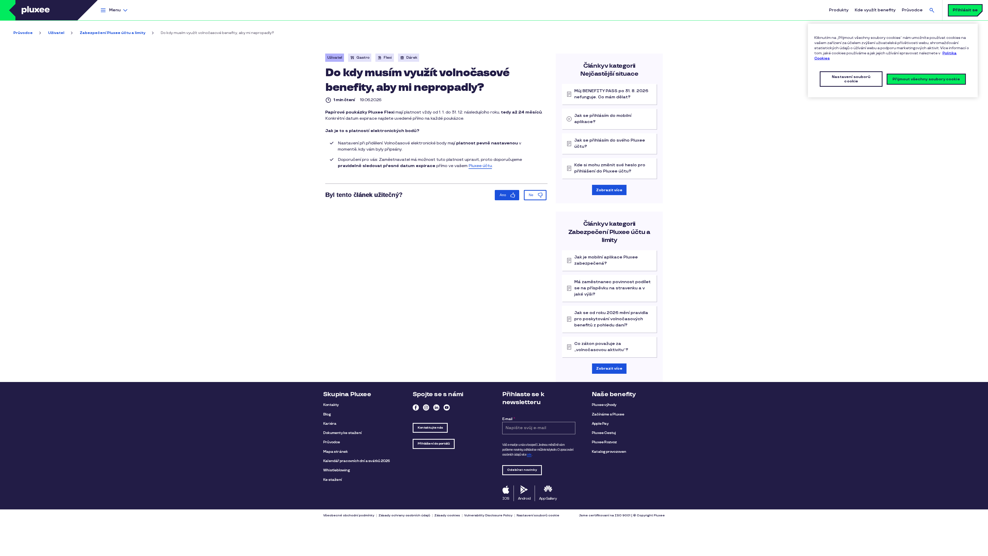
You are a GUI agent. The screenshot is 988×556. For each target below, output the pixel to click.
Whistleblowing (336, 470)
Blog (327, 414)
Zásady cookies (447, 515)
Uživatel (56, 33)
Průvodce (912, 10)
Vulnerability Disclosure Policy (488, 515)
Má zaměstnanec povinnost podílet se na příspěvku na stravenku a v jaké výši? (612, 288)
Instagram (426, 407)
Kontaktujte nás (430, 428)
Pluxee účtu (480, 165)
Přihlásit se (965, 10)
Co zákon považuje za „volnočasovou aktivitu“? (601, 346)
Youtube (447, 407)
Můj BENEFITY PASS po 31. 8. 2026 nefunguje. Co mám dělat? (611, 94)
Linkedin (436, 407)
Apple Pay (600, 423)
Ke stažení (332, 479)
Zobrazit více (609, 190)
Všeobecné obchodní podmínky (348, 515)
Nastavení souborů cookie (538, 515)
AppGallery (548, 498)
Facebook (416, 407)
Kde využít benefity (875, 10)
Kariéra (329, 423)
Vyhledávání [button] (932, 10)
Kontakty (331, 405)
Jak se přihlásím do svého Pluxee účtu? (609, 143)
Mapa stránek (335, 451)
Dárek (411, 57)
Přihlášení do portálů (434, 444)
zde (529, 454)
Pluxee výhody (604, 405)
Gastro (362, 57)
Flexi (388, 57)
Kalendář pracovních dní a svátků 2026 (356, 461)
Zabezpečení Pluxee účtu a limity (112, 33)
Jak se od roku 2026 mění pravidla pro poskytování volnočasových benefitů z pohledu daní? (611, 319)
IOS (505, 498)
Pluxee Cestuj (604, 433)
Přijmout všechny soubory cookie (926, 79)
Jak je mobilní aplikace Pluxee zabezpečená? (606, 260)
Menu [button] (115, 10)
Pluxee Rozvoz (604, 442)
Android (524, 498)
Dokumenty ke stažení (342, 433)
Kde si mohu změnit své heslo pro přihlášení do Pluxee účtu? (609, 168)
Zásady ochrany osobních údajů (404, 515)
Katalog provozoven (609, 451)
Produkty (839, 10)
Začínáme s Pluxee (608, 414)
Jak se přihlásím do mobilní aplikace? (602, 118)
